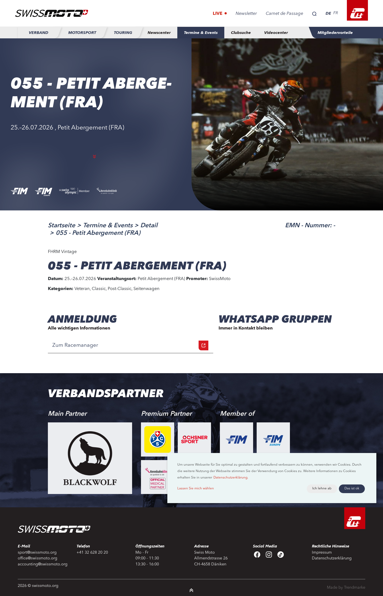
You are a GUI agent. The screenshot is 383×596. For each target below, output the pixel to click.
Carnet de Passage (284, 14)
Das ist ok (351, 488)
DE (328, 13)
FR (335, 13)
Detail (149, 226)
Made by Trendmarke (346, 588)
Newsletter (246, 14)
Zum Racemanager (75, 345)
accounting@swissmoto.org (42, 564)
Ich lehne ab (322, 488)
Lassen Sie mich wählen (195, 488)
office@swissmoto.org (37, 558)
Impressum (322, 553)
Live (218, 14)
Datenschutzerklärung (332, 558)
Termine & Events (108, 226)
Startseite (61, 226)
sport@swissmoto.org (37, 553)
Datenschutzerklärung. (230, 477)
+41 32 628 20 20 (92, 553)
